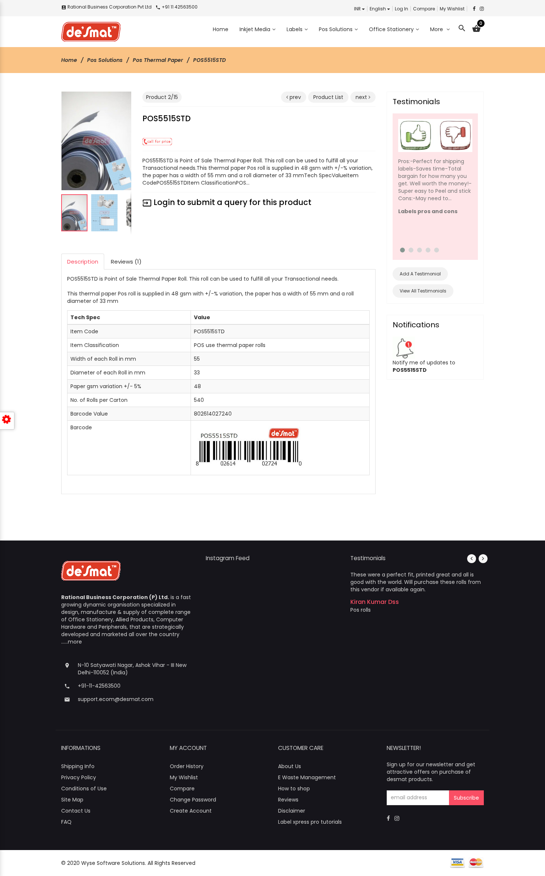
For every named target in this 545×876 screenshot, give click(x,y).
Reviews (288, 799)
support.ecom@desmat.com (115, 699)
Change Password (193, 799)
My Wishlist (452, 9)
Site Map (72, 799)
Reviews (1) (126, 261)
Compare (424, 9)
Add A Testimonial (420, 274)
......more (71, 641)
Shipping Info (78, 766)
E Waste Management (307, 777)
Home (69, 60)
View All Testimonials (423, 291)
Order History (187, 766)
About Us (289, 766)
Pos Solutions (105, 60)
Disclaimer (291, 810)
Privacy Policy (78, 777)
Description (82, 261)
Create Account (191, 810)
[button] (125, 98)
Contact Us (75, 810)
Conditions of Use (84, 788)
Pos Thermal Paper (158, 60)
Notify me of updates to (424, 366)
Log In (401, 9)
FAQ (66, 822)
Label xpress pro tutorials (310, 822)
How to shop (294, 788)
